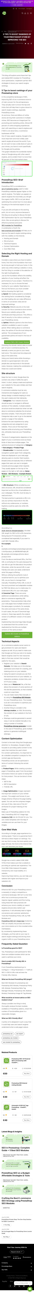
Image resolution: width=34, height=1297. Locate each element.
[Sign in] (25, 13)
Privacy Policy (11, 1275)
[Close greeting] (30, 1283)
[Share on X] (25, 43)
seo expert (19, 1033)
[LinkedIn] (19, 1286)
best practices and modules (11, 230)
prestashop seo (8, 1033)
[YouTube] (24, 1286)
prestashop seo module (10, 1038)
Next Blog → (6, 1236)
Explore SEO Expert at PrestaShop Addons (17, 635)
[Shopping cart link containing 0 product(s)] (28, 13)
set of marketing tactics (10, 189)
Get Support (29, 8)
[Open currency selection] (13, 8)
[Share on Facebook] (31, 43)
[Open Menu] (31, 13)
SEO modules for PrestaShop (12, 225)
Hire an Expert (21, 8)
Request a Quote (15, 1251)
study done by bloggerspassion (13, 530)
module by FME (7, 817)
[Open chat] (29, 1289)
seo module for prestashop (11, 1042)
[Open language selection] (16, 8)
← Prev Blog (6, 1225)
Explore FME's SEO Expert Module (17, 342)
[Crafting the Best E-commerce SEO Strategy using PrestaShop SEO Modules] (17, 1190)
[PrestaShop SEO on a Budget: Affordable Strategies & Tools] (17, 1165)
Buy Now (26, 1073)
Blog (5, 31)
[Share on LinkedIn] (28, 43)
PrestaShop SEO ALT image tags (13, 921)
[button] (22, 13)
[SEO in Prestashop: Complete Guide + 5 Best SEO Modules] (17, 1139)
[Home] (2, 31)
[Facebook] (10, 1286)
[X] (14, 1286)
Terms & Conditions (21, 1275)
